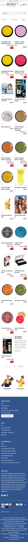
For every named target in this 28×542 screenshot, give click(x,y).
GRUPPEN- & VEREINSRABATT (8, 451)
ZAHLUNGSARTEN (6, 428)
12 (14, 366)
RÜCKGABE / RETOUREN (7, 432)
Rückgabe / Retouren (18, 337)
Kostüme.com (7, 511)
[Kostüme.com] (13, 5)
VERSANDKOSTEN (6, 430)
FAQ (2, 425)
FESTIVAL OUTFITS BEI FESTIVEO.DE (10, 462)
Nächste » (20, 366)
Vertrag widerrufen (7, 416)
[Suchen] (5, 5)
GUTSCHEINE (4, 458)
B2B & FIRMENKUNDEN (7, 455)
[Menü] (1, 5)
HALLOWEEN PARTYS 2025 (8, 448)
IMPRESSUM (4, 408)
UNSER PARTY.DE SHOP (7, 460)
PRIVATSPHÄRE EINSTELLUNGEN (9, 410)
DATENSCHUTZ (5, 406)
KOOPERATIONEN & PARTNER (8, 453)
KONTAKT (3, 435)
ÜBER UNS (3, 446)
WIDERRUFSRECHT (6, 413)
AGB (2, 403)
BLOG (2, 444)
